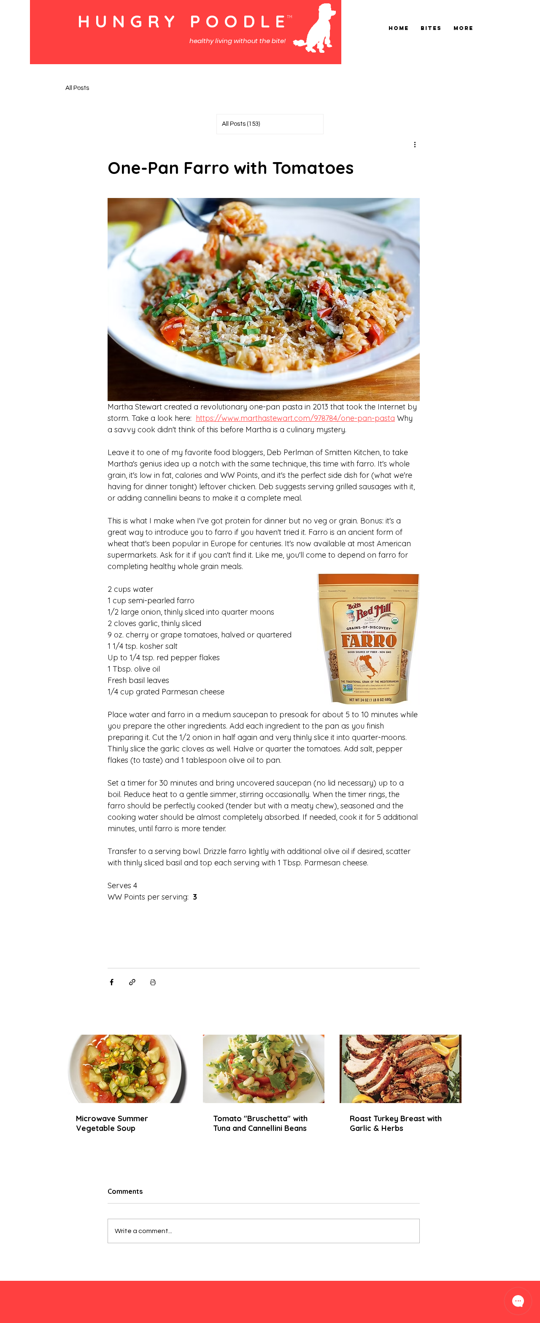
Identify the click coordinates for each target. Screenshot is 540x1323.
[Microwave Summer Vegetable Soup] (127, 1069)
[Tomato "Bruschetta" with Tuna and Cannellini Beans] (264, 1069)
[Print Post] (153, 982)
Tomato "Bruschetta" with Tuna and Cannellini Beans (260, 1123)
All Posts (77, 88)
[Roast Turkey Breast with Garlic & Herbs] (401, 1069)
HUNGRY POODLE (184, 21)
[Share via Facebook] (112, 982)
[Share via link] (132, 982)
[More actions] (415, 144)
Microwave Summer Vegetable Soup (112, 1123)
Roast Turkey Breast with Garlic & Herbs (396, 1123)
